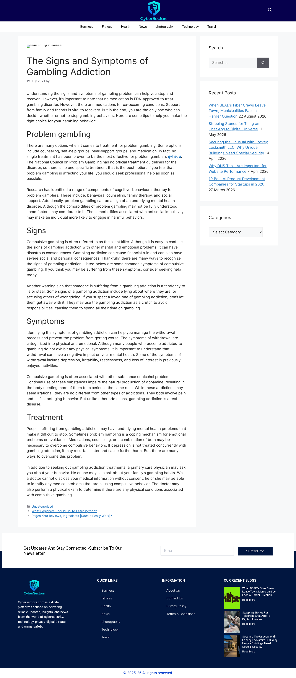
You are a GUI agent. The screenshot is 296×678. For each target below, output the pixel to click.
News (143, 27)
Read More (248, 599)
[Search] (263, 63)
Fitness (107, 27)
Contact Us (174, 598)
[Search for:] (233, 63)
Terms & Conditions (180, 614)
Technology (190, 27)
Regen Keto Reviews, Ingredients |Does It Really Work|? (72, 516)
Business (86, 27)
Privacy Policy (176, 606)
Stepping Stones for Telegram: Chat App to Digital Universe (256, 616)
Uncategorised (42, 506)
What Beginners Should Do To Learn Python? (64, 511)
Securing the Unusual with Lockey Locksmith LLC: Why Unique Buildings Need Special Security (238, 147)
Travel (211, 27)
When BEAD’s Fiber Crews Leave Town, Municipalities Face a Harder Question (237, 110)
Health (125, 27)
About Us (173, 590)
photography (165, 27)
